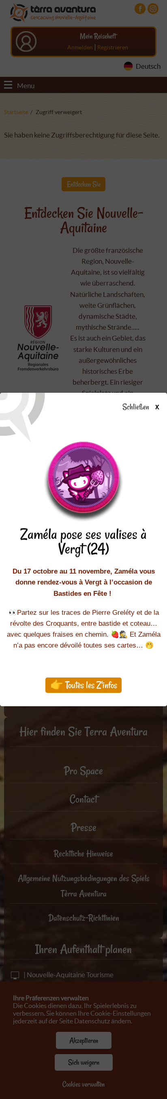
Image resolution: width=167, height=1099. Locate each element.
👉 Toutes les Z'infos (83, 685)
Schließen (140, 407)
